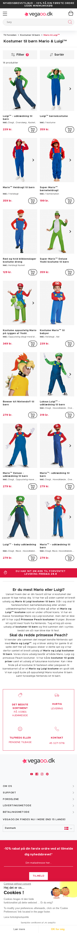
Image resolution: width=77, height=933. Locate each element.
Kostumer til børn (30, 35)
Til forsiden (10, 35)
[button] (38, 828)
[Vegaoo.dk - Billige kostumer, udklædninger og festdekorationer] (38, 14)
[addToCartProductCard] (32, 129)
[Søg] (69, 23)
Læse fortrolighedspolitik (16, 917)
